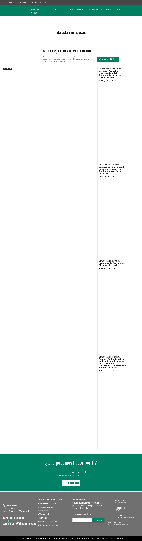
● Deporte (43, 510)
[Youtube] (138, 2)
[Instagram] (130, 2)
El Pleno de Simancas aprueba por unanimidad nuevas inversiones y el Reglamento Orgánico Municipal (111, 169)
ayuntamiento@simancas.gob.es (34, 2)
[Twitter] (134, 2)
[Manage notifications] (8, 521)
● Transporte (44, 514)
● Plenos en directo (47, 521)
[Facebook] (126, 2)
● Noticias (42, 518)
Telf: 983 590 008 (13, 518)
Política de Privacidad (85, 538)
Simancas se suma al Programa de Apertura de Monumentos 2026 (112, 263)
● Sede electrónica (47, 503)
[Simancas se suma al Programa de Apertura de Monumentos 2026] (133, 264)
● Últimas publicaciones (49, 525)
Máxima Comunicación (115, 538)
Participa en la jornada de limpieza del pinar (67, 50)
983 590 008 (10, 2)
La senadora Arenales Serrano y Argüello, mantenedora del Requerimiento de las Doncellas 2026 (110, 73)
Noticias (7, 69)
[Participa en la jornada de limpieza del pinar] (21, 59)
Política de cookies (56, 538)
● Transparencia (45, 507)
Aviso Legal (70, 538)
